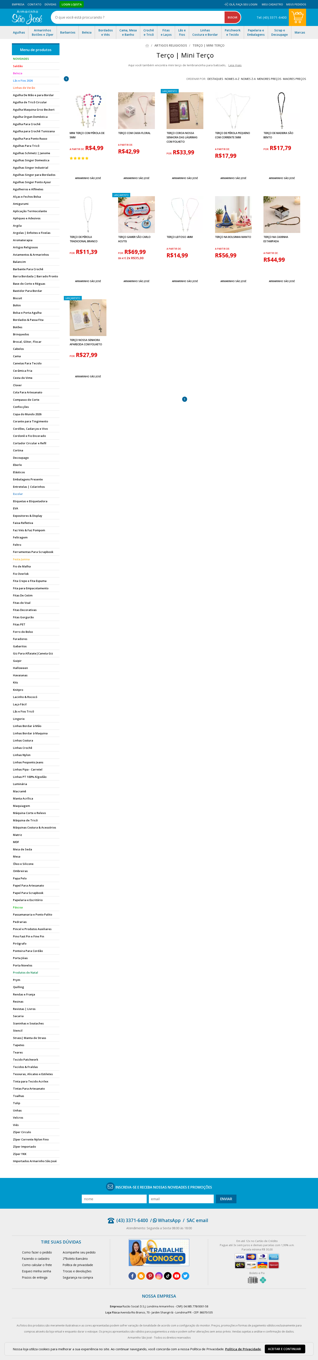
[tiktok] (168, 1276)
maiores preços (294, 79)
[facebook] (132, 1276)
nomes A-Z (232, 79)
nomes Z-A (248, 79)
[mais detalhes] (88, 168)
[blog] (141, 1276)
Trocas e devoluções (77, 1271)
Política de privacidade (78, 1265)
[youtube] (176, 1276)
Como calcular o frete (37, 1265)
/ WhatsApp (165, 1220)
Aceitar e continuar (284, 1349)
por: (170, 153)
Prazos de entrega (34, 1277)
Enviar (226, 1199)
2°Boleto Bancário (75, 1259)
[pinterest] (150, 1276)
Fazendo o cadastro (36, 1259)
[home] (27, 17)
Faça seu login (246, 4)
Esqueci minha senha (36, 1271)
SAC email (197, 1220)
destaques (215, 79)
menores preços (269, 79)
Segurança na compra (78, 1277)
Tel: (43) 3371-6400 (272, 17)
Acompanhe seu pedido (79, 1252)
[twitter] (185, 1276)
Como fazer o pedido (37, 1252)
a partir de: (77, 149)
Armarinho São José (88, 178)
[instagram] (159, 1276)
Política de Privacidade (243, 1349)
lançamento (169, 91)
